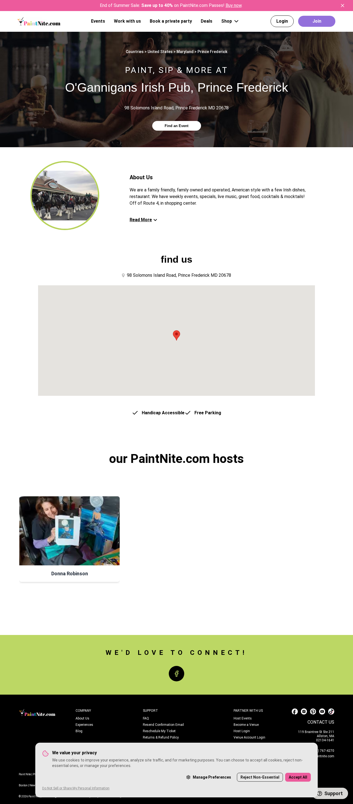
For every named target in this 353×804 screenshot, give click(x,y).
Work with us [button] (127, 21)
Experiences (84, 725)
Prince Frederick (212, 51)
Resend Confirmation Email (163, 725)
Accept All (298, 777)
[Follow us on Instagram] (304, 711)
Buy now (234, 5)
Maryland (185, 51)
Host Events (243, 718)
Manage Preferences (212, 777)
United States (160, 51)
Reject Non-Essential (259, 777)
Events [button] (98, 21)
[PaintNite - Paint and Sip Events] (39, 21)
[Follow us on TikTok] (331, 711)
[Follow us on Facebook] (295, 711)
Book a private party (171, 21)
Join (316, 21)
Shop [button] (226, 21)
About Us (82, 718)
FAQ (146, 718)
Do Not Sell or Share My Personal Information (75, 788)
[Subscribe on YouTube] (322, 711)
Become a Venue (246, 725)
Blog (79, 731)
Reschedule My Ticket (159, 731)
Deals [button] (206, 21)
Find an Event (176, 126)
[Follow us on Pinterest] (313, 711)
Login (282, 21)
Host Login (242, 731)
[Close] (342, 5)
